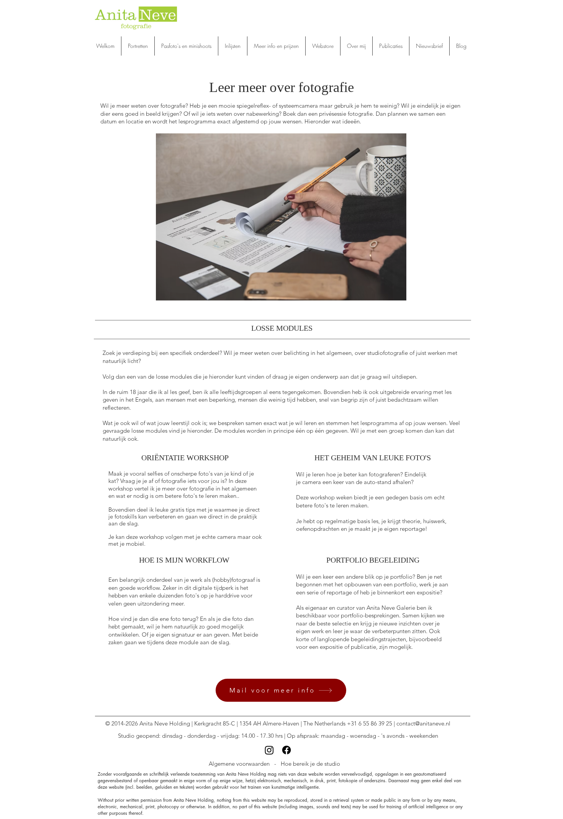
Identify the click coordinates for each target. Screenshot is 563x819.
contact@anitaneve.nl (423, 723)
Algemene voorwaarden (239, 763)
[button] (186, 46)
